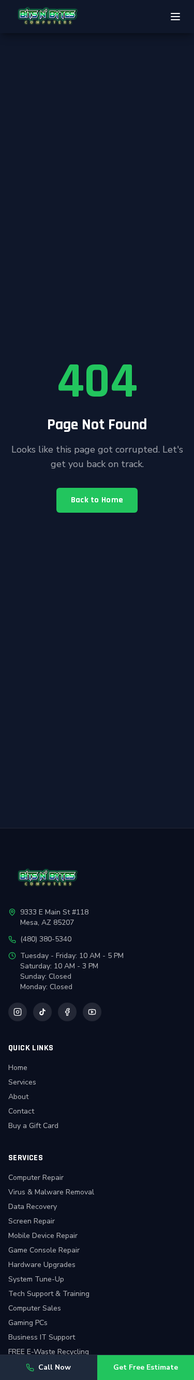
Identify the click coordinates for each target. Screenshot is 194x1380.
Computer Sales (34, 1308)
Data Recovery (32, 1207)
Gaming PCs (28, 1323)
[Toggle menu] (175, 16)
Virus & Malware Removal (51, 1192)
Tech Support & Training (48, 1294)
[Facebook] (67, 1012)
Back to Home (97, 500)
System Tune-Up (36, 1279)
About (18, 1097)
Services (22, 1082)
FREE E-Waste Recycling (48, 1352)
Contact (21, 1111)
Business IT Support (41, 1337)
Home (17, 1068)
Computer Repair (36, 1177)
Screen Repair (31, 1221)
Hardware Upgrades (42, 1265)
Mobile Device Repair (43, 1236)
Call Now (54, 1367)
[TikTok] (42, 1012)
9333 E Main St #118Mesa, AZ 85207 (54, 917)
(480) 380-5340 (45, 939)
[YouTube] (92, 1012)
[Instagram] (17, 1012)
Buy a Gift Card (33, 1126)
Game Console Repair (44, 1250)
